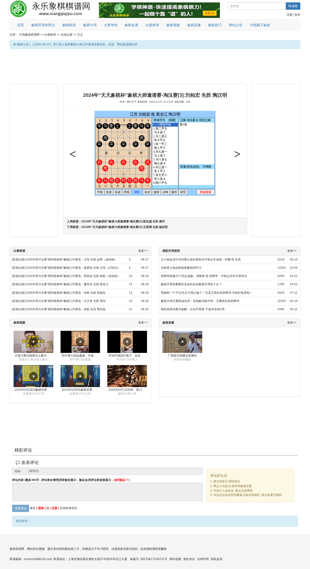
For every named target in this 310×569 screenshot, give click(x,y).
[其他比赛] (18, 259)
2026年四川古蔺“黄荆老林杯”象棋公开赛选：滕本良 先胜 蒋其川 (67, 284)
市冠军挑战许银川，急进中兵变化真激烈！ (127, 355)
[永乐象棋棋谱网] (53, 9)
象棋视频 (173, 25)
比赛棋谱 (152, 25)
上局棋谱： (116, 221)
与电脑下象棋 (260, 25)
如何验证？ (121, 480)
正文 (80, 34)
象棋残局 (69, 25)
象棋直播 (194, 25)
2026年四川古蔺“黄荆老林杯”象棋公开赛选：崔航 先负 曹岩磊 (66, 309)
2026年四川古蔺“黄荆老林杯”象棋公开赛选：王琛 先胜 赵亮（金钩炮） (71, 259)
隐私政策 (217, 559)
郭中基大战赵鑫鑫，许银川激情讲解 (81, 355)
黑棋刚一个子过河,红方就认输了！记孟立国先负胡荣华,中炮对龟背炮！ (206, 292)
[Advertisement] (155, 66)
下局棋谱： (117, 227)
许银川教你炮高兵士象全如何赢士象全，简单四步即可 (34, 355)
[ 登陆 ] (41, 508)
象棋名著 (131, 25)
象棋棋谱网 (17, 549)
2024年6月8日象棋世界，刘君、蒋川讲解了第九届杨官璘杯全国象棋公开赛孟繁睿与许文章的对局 (81, 389)
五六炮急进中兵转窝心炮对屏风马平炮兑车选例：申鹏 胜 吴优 (201, 259)
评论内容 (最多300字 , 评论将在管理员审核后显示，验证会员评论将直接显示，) (71, 480)
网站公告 (235, 25)
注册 (289, 14)
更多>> (142, 250)
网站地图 (175, 559)
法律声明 (203, 559)
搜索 (294, 6)
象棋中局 (90, 25)
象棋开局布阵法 (43, 25)
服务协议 (189, 559)
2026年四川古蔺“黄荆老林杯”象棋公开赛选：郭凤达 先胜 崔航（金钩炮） (73, 276)
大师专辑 (110, 25)
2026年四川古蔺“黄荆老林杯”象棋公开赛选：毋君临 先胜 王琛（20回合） (73, 267)
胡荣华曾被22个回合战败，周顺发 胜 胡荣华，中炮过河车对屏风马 (204, 276)
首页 (20, 25)
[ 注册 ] (54, 508)
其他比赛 (66, 34)
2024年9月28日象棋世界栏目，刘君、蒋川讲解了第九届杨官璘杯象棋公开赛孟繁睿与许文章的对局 (34, 389)
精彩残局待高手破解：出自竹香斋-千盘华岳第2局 (193, 309)
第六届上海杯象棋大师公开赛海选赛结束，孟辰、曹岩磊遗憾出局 (95, 44)
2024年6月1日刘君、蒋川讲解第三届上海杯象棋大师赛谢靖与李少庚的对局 (127, 389)
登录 (297, 14)
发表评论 (20, 508)
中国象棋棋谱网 (29, 34)
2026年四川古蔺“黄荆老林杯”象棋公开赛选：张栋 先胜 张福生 (66, 292)
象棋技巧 (215, 25)
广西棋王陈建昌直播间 (182, 355)
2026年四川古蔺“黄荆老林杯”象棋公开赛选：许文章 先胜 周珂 (66, 301)
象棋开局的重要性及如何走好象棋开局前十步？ (191, 284)
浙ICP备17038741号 (153, 559)
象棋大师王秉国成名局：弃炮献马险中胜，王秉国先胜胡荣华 (200, 301)
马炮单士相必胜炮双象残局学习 (181, 267)
